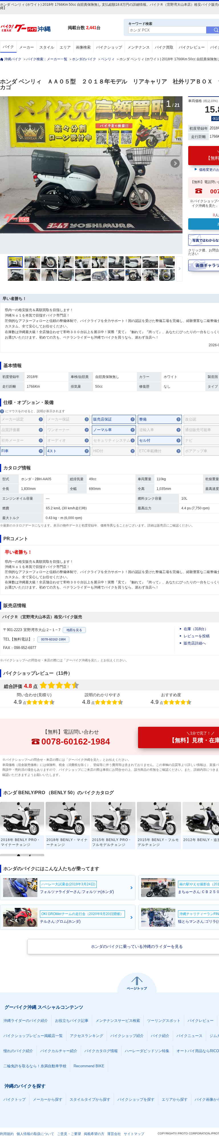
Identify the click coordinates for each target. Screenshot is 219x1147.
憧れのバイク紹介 (18, 1051)
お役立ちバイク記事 (71, 1020)
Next (175, 163)
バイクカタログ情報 (101, 1051)
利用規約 (7, 1134)
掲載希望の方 (94, 1134)
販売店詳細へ (195, 643)
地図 (74, 630)
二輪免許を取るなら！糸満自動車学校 (34, 1066)
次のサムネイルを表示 (179, 268)
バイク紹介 (160, 1036)
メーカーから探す (47, 1099)
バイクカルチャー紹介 (58, 1051)
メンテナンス (138, 47)
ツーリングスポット (164, 1020)
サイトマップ (134, 1134)
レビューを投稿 (197, 636)
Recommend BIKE (89, 1066)
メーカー (26, 47)
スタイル (46, 47)
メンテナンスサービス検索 (118, 1020)
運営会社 (114, 1134)
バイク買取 (164, 47)
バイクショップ (109, 47)
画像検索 (83, 47)
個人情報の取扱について (35, 1134)
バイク (8, 47)
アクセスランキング (86, 1036)
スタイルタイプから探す (90, 1099)
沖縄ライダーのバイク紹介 (25, 1020)
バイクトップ (14, 1099)
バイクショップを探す (136, 1099)
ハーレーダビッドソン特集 (147, 1051)
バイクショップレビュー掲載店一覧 (33, 1036)
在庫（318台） (196, 629)
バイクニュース (189, 1036)
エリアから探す (175, 1099)
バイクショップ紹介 (127, 1036)
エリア (65, 47)
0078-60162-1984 (53, 639)
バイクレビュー (192, 47)
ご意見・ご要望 (69, 1134)
